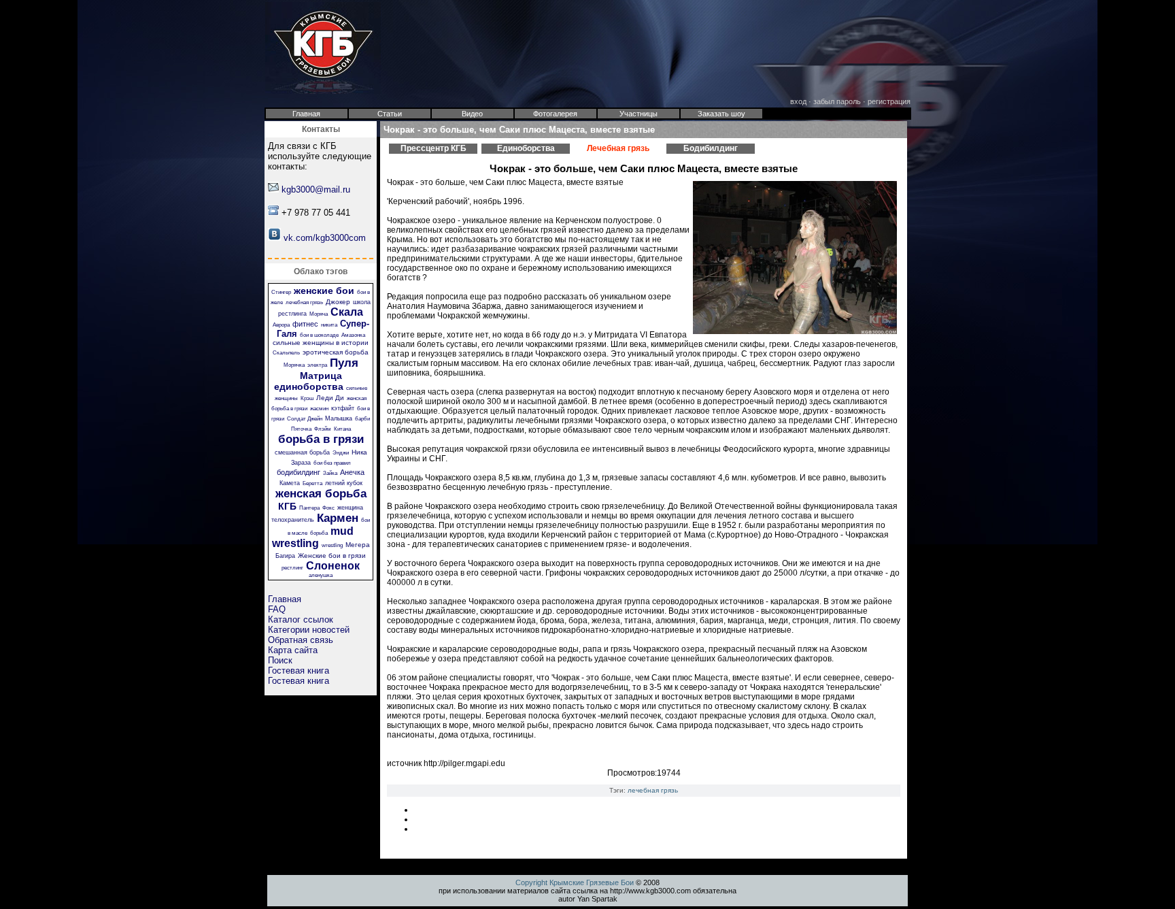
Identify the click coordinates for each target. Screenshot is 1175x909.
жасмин (319, 409)
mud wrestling (313, 537)
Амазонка (353, 335)
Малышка (338, 418)
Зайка (330, 473)
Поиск (280, 660)
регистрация (889, 101)
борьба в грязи (321, 439)
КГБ (287, 506)
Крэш (307, 398)
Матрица (321, 375)
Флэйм (322, 429)
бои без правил (332, 463)
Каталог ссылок (300, 619)
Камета (289, 483)
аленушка (321, 575)
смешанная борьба (302, 452)
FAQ (277, 609)
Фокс (328, 508)
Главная (284, 599)
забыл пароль (837, 101)
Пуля (344, 363)
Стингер (281, 292)
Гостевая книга (298, 670)
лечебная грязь (304, 302)
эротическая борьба (336, 352)
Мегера (357, 544)
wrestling (332, 545)
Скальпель (286, 353)
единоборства (308, 386)
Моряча (318, 314)
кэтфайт (342, 408)
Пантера (309, 508)
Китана (342, 429)
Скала (346, 312)
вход (798, 101)
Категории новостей (309, 630)
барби (362, 419)
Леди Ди (330, 397)
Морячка (294, 365)
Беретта (312, 483)
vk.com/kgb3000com (325, 238)
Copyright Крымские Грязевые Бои (574, 882)
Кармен (337, 518)
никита (329, 325)
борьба (319, 533)
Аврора (281, 325)
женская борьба (321, 493)
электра (317, 365)
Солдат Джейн (304, 419)
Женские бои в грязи (332, 555)
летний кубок (343, 483)
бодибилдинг (298, 472)
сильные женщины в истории (321, 342)
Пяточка (301, 429)
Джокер (338, 301)
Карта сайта (293, 650)
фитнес (305, 324)
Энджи (341, 453)
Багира (285, 555)
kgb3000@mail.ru (316, 189)
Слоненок (333, 566)
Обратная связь (300, 640)
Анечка (352, 472)
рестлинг (292, 568)
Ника (359, 452)
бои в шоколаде (319, 335)
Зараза (301, 462)
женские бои (324, 290)
